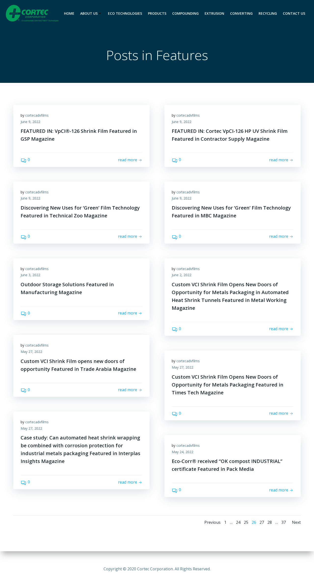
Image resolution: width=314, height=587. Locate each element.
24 (238, 522)
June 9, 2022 (30, 121)
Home (69, 13)
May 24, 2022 (182, 452)
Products (157, 13)
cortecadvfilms (37, 115)
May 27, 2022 (31, 351)
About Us (89, 13)
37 (283, 522)
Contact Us (294, 13)
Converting (241, 13)
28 (269, 522)
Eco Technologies (125, 13)
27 (262, 522)
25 (246, 522)
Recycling (268, 13)
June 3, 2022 (30, 275)
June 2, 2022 (181, 275)
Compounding (185, 13)
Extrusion (214, 13)
